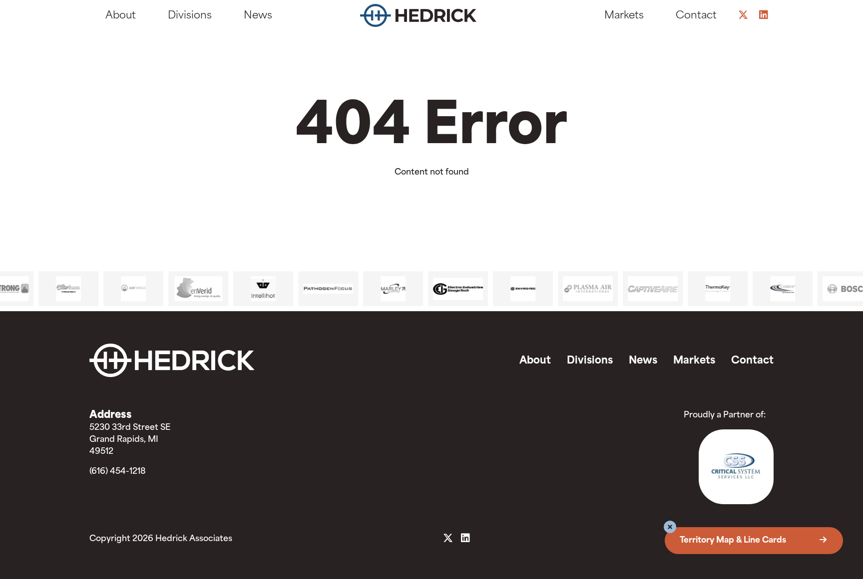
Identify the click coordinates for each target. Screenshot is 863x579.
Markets (624, 16)
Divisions (190, 16)
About (120, 16)
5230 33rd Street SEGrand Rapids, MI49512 (129, 440)
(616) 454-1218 (117, 472)
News (258, 16)
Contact (696, 16)
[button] (670, 528)
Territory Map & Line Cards (734, 541)
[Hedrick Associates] (427, 18)
